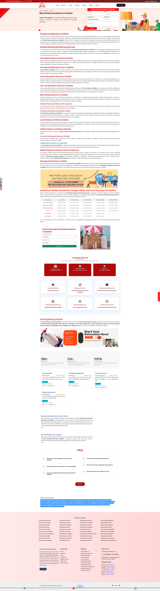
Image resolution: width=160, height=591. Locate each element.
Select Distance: (46, 240)
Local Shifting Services (86, 570)
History (61, 555)
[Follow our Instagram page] (155, 1)
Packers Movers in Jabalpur (65, 525)
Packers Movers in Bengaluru (107, 533)
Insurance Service (85, 559)
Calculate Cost (59, 246)
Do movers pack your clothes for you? (98, 471)
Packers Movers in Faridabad (86, 522)
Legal (70, 5)
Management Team (64, 559)
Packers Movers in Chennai (86, 520)
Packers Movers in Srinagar (45, 522)
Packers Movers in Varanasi (45, 520)
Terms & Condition (64, 562)
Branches (46, 11)
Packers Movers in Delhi (64, 527)
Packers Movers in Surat (44, 527)
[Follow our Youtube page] (153, 1)
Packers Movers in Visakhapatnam (46, 533)
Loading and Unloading (86, 561)
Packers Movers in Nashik (106, 536)
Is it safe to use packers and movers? (98, 458)
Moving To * (107, 17)
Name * (89, 11)
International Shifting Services (87, 566)
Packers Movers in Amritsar (65, 536)
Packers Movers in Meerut (44, 536)
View (42, 427)
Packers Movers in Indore (64, 520)
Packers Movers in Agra (64, 540)
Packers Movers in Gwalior (65, 529)
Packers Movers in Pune (85, 529)
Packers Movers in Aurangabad (107, 531)
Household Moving (85, 551)
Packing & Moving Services (86, 553)
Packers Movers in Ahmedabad (107, 529)
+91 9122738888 (28, 1)
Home (57, 5)
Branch (84, 5)
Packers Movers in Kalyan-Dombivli (108, 540)
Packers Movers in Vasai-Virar (86, 527)
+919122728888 (114, 554)
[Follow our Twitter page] (157, 1)
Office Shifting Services (86, 564)
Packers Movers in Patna (106, 527)
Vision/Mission (63, 557)
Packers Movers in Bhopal (44, 525)
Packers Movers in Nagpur (44, 529)
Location (91, 5)
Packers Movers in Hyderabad (45, 540)
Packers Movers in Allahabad (107, 520)
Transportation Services (86, 562)
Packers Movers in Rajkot (64, 531)
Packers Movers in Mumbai (86, 531)
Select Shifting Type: (47, 234)
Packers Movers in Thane (106, 522)
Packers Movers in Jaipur (64, 522)
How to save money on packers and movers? (100, 465)
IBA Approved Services (85, 568)
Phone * (106, 11)
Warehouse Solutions (85, 555)
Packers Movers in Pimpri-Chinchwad (88, 533)
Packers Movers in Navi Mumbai (46, 531)
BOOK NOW (43, 569)
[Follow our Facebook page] (151, 1)
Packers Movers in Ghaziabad (65, 533)
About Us (63, 5)
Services (77, 5)
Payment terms (63, 561)
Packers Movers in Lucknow (86, 536)
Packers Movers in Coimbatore (107, 538)
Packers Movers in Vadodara (65, 538)
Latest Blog (62, 553)
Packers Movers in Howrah (86, 540)
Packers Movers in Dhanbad (107, 525)
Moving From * (91, 17)
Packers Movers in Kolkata (86, 525)
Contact (97, 5)
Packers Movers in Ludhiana (86, 538)
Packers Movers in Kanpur (44, 538)
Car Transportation (85, 557)
